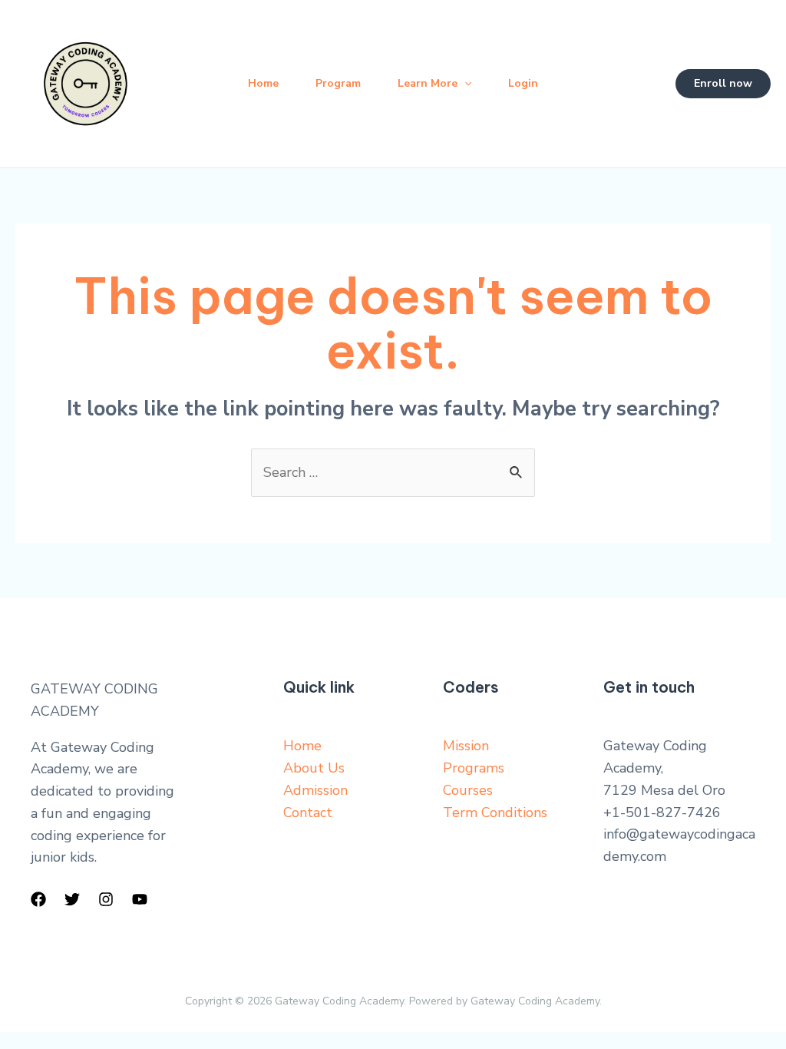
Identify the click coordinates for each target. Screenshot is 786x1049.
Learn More (427, 83)
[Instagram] (106, 899)
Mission (466, 745)
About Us (314, 768)
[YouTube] (139, 899)
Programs (473, 768)
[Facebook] (38, 899)
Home (263, 83)
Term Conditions (495, 812)
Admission (315, 790)
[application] (464, 84)
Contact (307, 812)
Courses (468, 790)
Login (523, 83)
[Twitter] (72, 899)
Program (338, 83)
